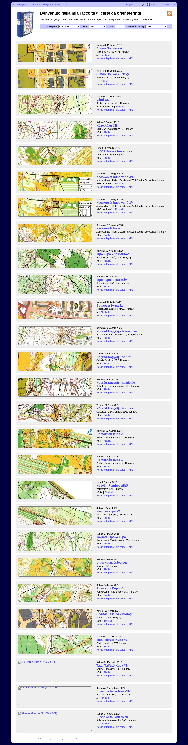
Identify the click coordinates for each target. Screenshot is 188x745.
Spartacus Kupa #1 (110, 588)
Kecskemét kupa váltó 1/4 (114, 202)
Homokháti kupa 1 (109, 460)
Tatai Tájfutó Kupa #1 (111, 665)
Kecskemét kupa (108, 228)
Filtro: (111, 26)
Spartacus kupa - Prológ (114, 614)
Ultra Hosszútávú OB (111, 562)
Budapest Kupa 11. (110, 305)
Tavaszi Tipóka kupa (111, 537)
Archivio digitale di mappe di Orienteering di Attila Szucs (36, 4)
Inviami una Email (83, 739)
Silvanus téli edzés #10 (113, 691)
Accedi (66, 4)
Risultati (105, 55)
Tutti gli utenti (130, 4)
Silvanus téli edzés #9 (112, 717)
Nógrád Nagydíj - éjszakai (115, 408)
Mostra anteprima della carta (110, 58)
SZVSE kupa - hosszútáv (114, 151)
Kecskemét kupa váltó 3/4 (114, 177)
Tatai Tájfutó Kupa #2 (111, 640)
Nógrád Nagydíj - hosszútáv (116, 331)
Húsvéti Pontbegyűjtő (112, 485)
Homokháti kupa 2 (109, 434)
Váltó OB (102, 100)
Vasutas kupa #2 (108, 511)
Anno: (86, 26)
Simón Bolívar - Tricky (112, 74)
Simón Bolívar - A (109, 48)
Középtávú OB (106, 125)
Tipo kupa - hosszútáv (112, 254)
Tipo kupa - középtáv (111, 280)
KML (131, 58)
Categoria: (52, 26)
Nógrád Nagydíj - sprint (113, 357)
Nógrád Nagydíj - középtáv (115, 382)
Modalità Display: (136, 26)
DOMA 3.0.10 (169, 4)
